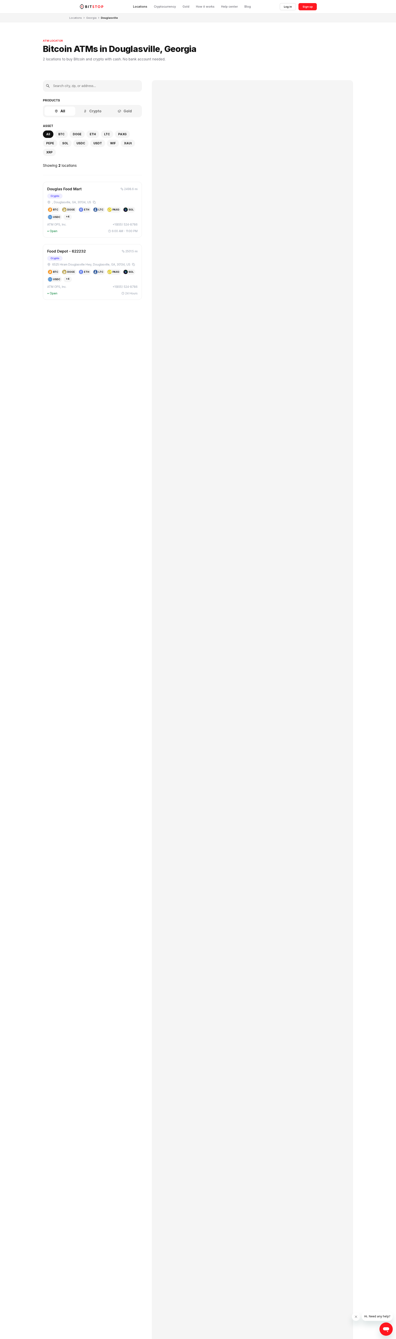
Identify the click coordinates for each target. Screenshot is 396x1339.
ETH (93, 134)
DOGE (77, 134)
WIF (113, 143)
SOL (65, 143)
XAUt (128, 143)
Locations (140, 6)
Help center (229, 6)
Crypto (95, 111)
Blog (247, 6)
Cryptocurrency (165, 6)
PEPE (50, 143)
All (62, 111)
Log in (288, 6)
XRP (49, 152)
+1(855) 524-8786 (125, 224)
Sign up (308, 6)
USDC (81, 143)
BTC (61, 134)
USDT (97, 143)
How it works (205, 6)
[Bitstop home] (91, 6)
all (48, 134)
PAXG (122, 134)
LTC (107, 134)
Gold (186, 6)
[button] (92, 209)
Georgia (91, 17)
